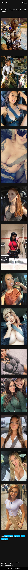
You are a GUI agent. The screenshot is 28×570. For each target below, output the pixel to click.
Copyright (17, 562)
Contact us (10, 562)
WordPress (18, 568)
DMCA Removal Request (7, 565)
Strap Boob (4, 539)
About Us (3, 562)
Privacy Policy (4, 563)
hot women (17, 536)
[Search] (22, 2)
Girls (11, 536)
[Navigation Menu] (25, 2)
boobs (6, 536)
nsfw (23, 536)
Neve (8, 568)
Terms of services (14, 563)
